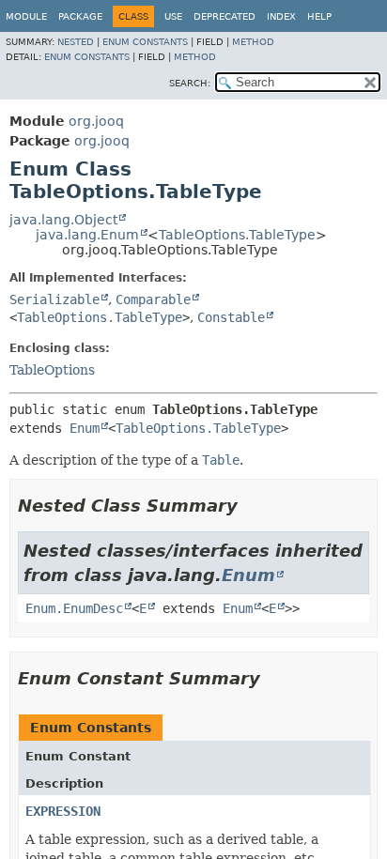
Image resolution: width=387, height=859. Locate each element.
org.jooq (96, 121)
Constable (231, 317)
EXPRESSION (63, 811)
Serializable (54, 299)
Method (253, 42)
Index (281, 16)
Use (173, 16)
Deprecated (224, 16)
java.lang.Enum (87, 234)
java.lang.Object (63, 219)
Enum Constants (145, 42)
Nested (75, 42)
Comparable (153, 299)
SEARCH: (189, 83)
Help (319, 16)
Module (26, 16)
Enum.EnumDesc (74, 608)
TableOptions (52, 369)
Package (80, 16)
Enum (85, 428)
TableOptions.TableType (237, 234)
